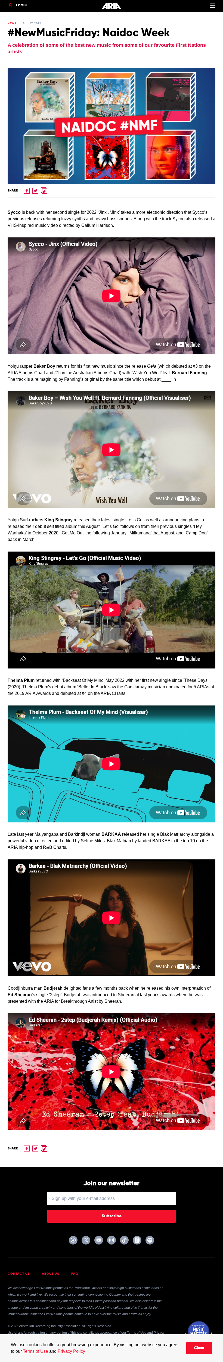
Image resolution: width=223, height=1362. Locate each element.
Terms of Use (35, 1351)
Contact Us (19, 1274)
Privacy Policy (71, 1351)
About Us (50, 1274)
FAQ (75, 1274)
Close (199, 1348)
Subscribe (112, 1216)
